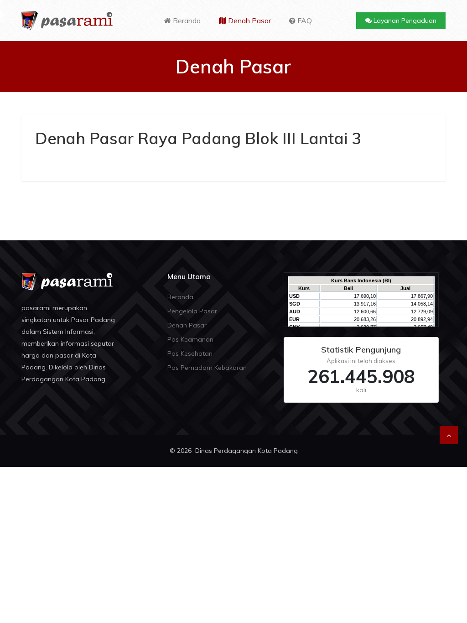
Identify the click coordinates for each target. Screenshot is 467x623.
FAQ (304, 20)
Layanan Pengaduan (404, 20)
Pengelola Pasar (192, 311)
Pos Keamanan (190, 339)
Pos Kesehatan (190, 353)
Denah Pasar (248, 20)
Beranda (186, 20)
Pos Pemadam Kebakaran (207, 367)
